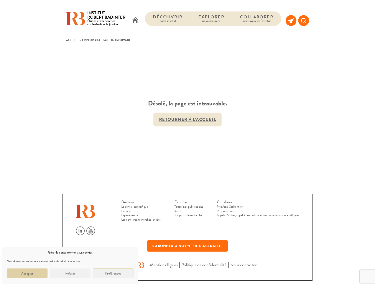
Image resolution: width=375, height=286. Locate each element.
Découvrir (168, 18)
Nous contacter (243, 265)
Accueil (72, 40)
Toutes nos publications (188, 207)
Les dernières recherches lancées (141, 220)
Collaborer (256, 18)
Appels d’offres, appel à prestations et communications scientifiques (258, 215)
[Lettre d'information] (291, 20)
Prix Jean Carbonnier (230, 207)
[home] (135, 20)
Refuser (70, 273)
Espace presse (129, 215)
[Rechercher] (303, 20)
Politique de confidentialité (204, 265)
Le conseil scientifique (134, 207)
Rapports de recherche (188, 215)
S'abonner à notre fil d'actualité (187, 246)
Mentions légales (164, 265)
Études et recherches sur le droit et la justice (106, 18)
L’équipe (126, 211)
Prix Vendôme (225, 211)
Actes (177, 211)
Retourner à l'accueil (187, 119)
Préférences (113, 273)
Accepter (27, 273)
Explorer (211, 18)
